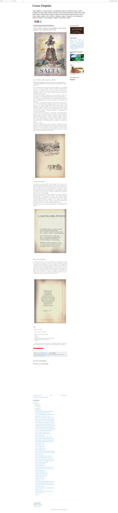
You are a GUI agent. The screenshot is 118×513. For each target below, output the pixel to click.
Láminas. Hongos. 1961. (39, 470)
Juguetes (74, 45)
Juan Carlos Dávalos (55, 354)
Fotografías (78, 43)
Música (72, 47)
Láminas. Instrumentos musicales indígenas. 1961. (44, 467)
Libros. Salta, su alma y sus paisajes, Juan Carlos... (44, 422)
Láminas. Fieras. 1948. (39, 444)
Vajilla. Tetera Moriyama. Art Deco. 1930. (42, 412)
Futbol (82, 43)
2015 (35, 402)
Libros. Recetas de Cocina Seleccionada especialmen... (45, 428)
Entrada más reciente (37, 395)
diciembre (37, 405)
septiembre (37, 409)
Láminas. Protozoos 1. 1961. (40, 449)
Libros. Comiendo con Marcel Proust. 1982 (43, 433)
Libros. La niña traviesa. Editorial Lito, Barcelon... (44, 411)
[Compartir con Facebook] (53, 353)
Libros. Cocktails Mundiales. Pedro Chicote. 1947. (44, 441)
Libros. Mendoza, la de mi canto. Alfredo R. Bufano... (45, 420)
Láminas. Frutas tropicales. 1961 (41, 471)
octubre (36, 408)
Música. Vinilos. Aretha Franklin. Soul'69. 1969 (43, 457)
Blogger (65, 509)
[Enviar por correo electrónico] (49, 353)
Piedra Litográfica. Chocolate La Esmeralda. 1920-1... (45, 440)
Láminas (75, 46)
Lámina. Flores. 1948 (39, 486)
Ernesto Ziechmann (48, 354)
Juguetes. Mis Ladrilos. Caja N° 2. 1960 (42, 416)
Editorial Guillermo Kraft (41, 354)
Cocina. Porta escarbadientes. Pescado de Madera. (44, 487)
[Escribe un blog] (51, 353)
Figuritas (73, 43)
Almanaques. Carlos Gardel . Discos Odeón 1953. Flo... (45, 425)
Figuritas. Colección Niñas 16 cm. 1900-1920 (43, 456)
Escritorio (82, 42)
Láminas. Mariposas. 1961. (40, 465)
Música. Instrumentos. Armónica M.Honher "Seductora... (45, 451)
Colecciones (78, 39)
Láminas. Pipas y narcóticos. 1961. (41, 462)
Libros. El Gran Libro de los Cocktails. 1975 (43, 436)
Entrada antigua (64, 395)
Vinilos (76, 48)
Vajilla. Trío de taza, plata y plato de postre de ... (44, 430)
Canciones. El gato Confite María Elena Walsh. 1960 (45, 481)
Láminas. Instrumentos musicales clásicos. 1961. (44, 468)
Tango (83, 47)
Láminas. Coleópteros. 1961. (40, 476)
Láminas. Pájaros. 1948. (39, 443)
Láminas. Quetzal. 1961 (39, 446)
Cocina (71, 39)
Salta (43, 355)
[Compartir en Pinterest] (55, 353)
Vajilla (72, 48)
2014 (35, 403)
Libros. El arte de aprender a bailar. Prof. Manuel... (44, 484)
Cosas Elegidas (41, 5)
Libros (61, 354)
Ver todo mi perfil (37, 506)
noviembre (37, 406)
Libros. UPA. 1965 (38, 489)
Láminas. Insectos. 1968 (39, 435)
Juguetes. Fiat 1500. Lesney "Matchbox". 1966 (43, 491)
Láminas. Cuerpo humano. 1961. (41, 473)
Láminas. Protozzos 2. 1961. (40, 448)
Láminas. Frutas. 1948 (39, 492)
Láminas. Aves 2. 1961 (39, 478)
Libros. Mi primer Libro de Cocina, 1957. (42, 432)
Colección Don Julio (75, 40)
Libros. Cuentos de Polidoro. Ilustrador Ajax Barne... (44, 414)
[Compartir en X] (52, 353)
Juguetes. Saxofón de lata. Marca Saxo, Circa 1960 (44, 424)
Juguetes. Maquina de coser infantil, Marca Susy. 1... (45, 460)
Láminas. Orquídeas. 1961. (40, 463)
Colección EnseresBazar (74, 42)
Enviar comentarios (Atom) (43, 397)
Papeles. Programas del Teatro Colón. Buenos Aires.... (45, 419)
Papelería (78, 47)
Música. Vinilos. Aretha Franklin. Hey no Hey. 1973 (44, 459)
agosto (36, 494)
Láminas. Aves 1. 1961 (39, 479)
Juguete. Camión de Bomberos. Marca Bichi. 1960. (44, 427)
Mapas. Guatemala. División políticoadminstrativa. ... (45, 438)
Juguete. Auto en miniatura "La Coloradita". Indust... (44, 417)
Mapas (82, 46)
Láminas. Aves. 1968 (39, 454)
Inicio (51, 395)
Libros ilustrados (39, 355)
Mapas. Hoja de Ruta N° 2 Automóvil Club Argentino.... (45, 452)
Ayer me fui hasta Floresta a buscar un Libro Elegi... (44, 483)
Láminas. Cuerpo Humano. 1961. (41, 475)
